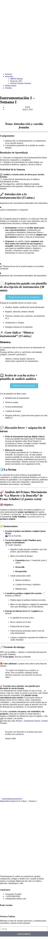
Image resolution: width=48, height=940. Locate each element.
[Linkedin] (10, 909)
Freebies (8, 88)
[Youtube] (17, 909)
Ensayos (8, 74)
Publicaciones (10, 86)
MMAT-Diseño (16, 79)
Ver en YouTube (14, 536)
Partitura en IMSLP (13, 596)
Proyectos (9, 76)
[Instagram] (3, 909)
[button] (1, 114)
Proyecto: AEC (16, 81)
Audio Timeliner (14, 545)
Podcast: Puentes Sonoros (20, 83)
